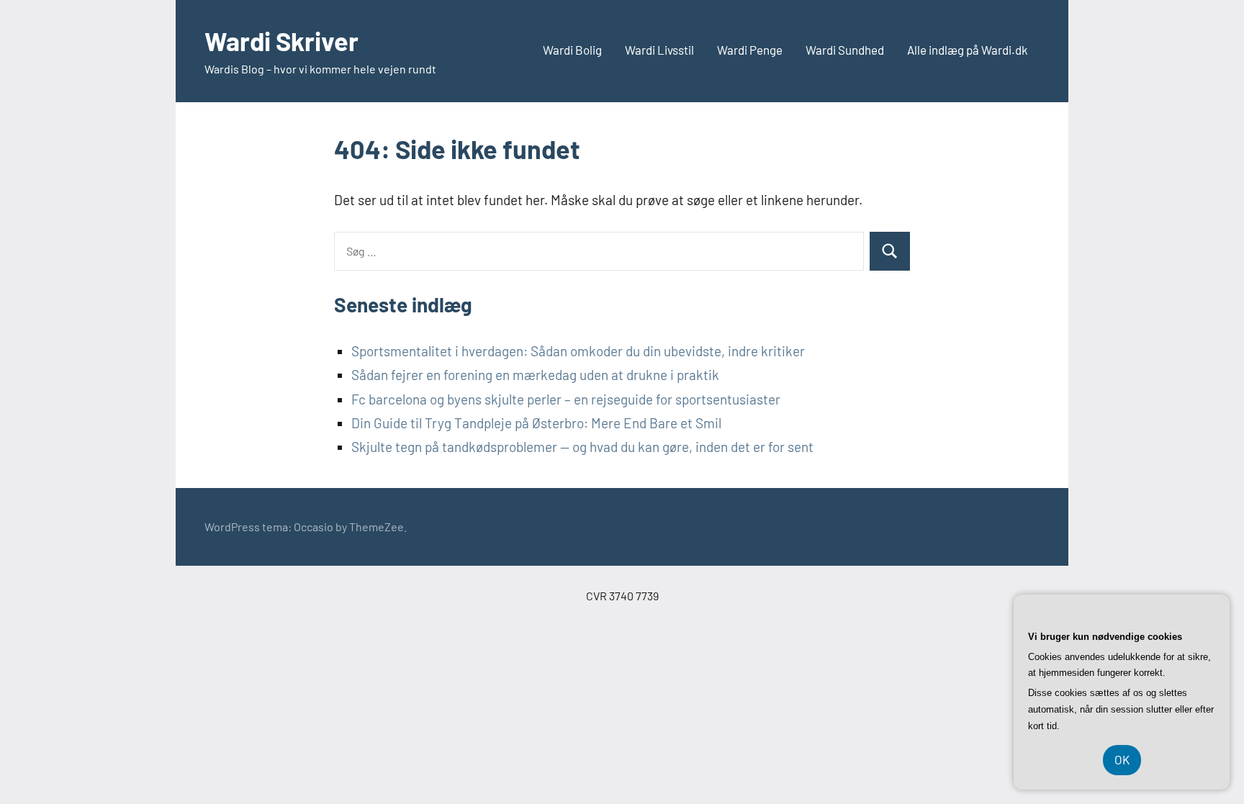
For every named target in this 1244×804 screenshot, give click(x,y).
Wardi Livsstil (659, 49)
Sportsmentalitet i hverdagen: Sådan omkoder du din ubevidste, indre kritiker (578, 351)
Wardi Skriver (281, 40)
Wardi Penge (750, 49)
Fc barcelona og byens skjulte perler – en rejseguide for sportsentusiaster (565, 399)
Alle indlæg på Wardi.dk (967, 49)
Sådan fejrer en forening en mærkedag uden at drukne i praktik (535, 374)
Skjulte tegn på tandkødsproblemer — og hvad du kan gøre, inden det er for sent (582, 446)
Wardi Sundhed (845, 49)
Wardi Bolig (572, 49)
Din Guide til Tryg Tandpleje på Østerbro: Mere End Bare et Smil (536, 423)
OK (1122, 759)
